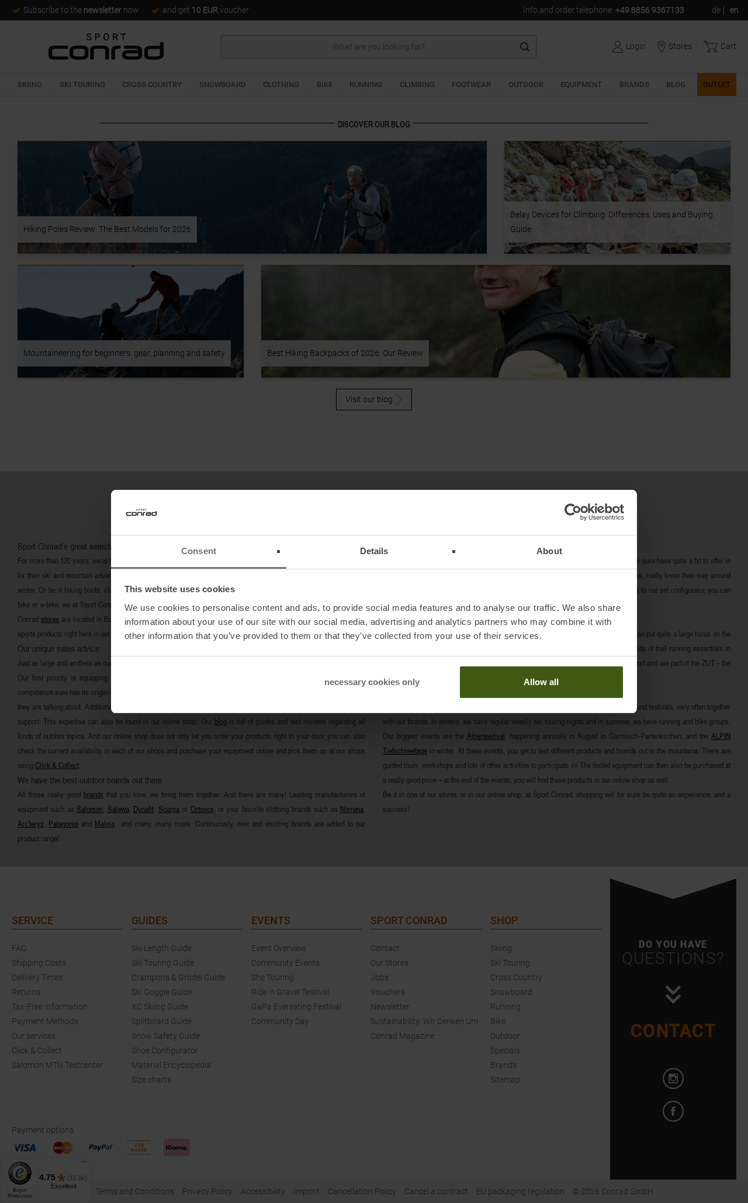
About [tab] (549, 551)
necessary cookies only (372, 682)
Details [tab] (374, 551)
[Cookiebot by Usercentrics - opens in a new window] (573, 512)
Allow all (541, 682)
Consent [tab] (198, 551)
